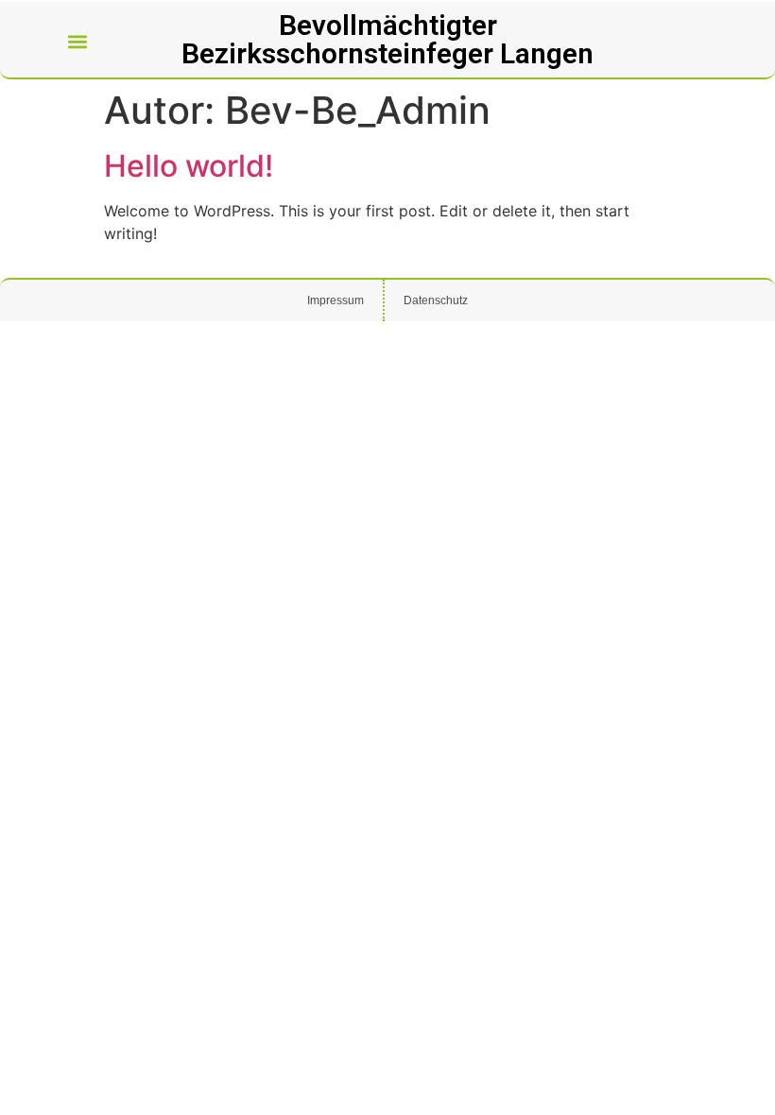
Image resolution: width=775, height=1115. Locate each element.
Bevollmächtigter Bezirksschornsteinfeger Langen (387, 39)
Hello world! (188, 165)
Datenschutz (436, 300)
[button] (78, 42)
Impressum (335, 300)
